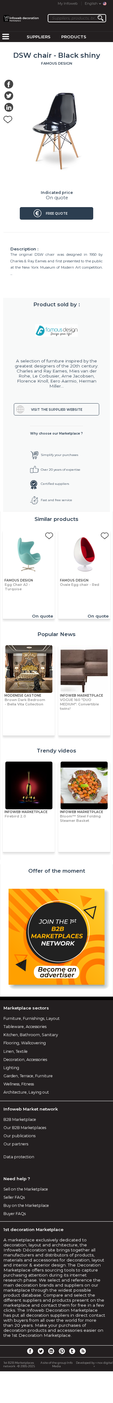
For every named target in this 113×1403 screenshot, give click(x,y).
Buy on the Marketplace (26, 1205)
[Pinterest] (61, 1350)
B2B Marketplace (19, 1119)
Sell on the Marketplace (25, 1189)
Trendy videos (56, 750)
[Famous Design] (56, 330)
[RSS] (82, 1350)
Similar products (56, 519)
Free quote (56, 214)
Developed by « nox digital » (94, 1364)
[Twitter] (40, 1350)
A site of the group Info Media (56, 1364)
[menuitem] (5, 37)
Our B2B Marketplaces (24, 1127)
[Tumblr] (72, 1350)
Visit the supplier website (56, 410)
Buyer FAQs (14, 1213)
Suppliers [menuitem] (39, 36)
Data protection (18, 1156)
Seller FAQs (14, 1197)
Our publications (19, 1135)
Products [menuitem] (73, 36)
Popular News (56, 634)
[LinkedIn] (51, 1350)
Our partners (15, 1144)
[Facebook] (30, 1350)
